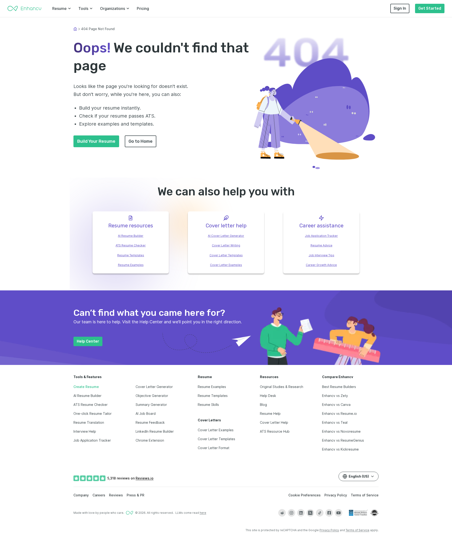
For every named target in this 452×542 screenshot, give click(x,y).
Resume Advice (321, 245)
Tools (83, 8)
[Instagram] (291, 513)
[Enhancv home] (24, 8)
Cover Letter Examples (226, 265)
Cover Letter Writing (226, 245)
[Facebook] (329, 513)
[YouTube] (338, 513)
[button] (315, 113)
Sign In (400, 8)
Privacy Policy (335, 495)
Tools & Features (87, 377)
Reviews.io (144, 478)
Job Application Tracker (321, 235)
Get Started (429, 8)
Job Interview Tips (321, 255)
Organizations (112, 8)
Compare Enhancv (337, 377)
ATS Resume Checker (131, 245)
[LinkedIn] (301, 513)
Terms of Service (365, 495)
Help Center (88, 341)
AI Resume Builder (130, 235)
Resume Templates (130, 255)
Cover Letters (209, 420)
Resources (269, 377)
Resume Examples (131, 265)
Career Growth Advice (321, 265)
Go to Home (141, 141)
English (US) (359, 476)
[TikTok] (319, 513)
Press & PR (135, 495)
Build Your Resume (96, 141)
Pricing (143, 8)
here (203, 512)
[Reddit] (282, 513)
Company (81, 495)
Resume (59, 8)
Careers (99, 495)
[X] (310, 513)
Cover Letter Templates (226, 255)
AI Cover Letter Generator (226, 235)
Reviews (116, 495)
